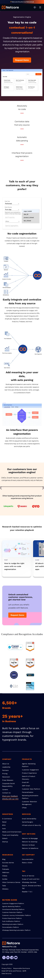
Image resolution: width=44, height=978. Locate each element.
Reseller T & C (27, 891)
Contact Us (6, 793)
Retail (4, 822)
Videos (4, 876)
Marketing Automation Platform (30, 797)
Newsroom (6, 777)
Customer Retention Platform (12, 912)
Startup (5, 842)
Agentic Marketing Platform (28, 765)
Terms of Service (28, 876)
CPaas (24, 807)
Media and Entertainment (11, 832)
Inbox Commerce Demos (11, 882)
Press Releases (7, 780)
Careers (5, 789)
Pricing (4, 773)
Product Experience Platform (12, 918)
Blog (3, 859)
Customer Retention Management (29, 803)
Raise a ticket (27, 862)
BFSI (4, 825)
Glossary (5, 889)
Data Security (7, 973)
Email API (25, 782)
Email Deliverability (29, 819)
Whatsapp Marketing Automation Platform (16, 930)
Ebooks (4, 866)
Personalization (27, 792)
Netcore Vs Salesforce (30, 848)
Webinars (5, 872)
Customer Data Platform (31, 789)
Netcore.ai (30, 2)
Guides (4, 879)
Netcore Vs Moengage (30, 838)
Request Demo (22, 60)
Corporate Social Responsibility (8, 785)
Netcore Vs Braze (28, 845)
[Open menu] (40, 7)
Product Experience (29, 773)
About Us (5, 764)
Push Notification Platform (11, 921)
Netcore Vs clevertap (29, 842)
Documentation (27, 859)
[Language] (35, 7)
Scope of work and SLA (30, 879)
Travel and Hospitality (10, 835)
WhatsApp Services (29, 882)
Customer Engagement (30, 770)
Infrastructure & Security (31, 825)
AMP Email (26, 786)
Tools (4, 885)
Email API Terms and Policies (11, 971)
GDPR (24, 971)
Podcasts (5, 869)
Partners (5, 770)
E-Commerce (7, 819)
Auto (4, 828)
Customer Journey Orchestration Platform (16, 915)
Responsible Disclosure (21, 968)
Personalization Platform (10, 927)
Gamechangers (27, 822)
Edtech (4, 838)
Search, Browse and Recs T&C (31, 887)
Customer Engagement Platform (13, 903)
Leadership (6, 767)
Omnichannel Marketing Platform (13, 909)
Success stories (8, 862)
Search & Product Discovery (28, 777)
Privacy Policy (6, 968)
